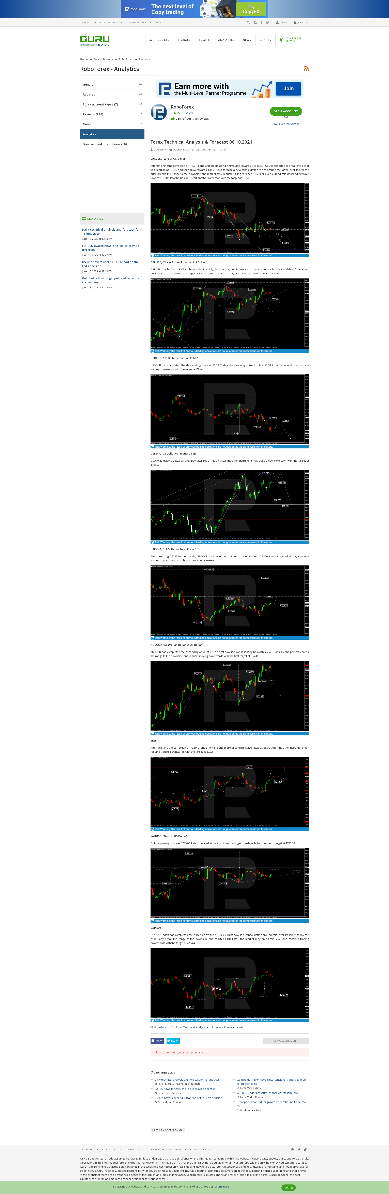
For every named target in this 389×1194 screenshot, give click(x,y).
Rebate (204, 40)
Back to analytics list (168, 1129)
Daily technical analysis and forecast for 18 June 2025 (187, 1079)
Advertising (133, 1149)
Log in (193, 1052)
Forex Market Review (169, 1102)
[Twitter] (267, 22)
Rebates (89, 94)
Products (161, 40)
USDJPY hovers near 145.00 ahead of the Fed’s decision (188, 1098)
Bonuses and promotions (105, 144)
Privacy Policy (200, 1149)
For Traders (108, 22)
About (86, 22)
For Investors (136, 22)
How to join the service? (285, 124)
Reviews (93, 114)
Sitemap (87, 1149)
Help (158, 22)
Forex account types (100, 104)
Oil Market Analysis (250, 1110)
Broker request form (166, 1149)
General (88, 84)
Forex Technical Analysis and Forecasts (200, 1027)
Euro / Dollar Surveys (169, 1092)
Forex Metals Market (250, 1087)
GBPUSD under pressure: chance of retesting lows (268, 1093)
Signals (184, 40)
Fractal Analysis (233, 1027)
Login (283, 22)
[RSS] (255, 22)
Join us (205, 1052)
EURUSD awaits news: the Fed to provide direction (185, 1089)
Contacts (108, 1149)
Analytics (226, 40)
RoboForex (161, 1027)
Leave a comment (286, 1040)
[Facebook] (262, 22)
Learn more (222, 1186)
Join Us (302, 22)
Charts (265, 40)
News (247, 40)
